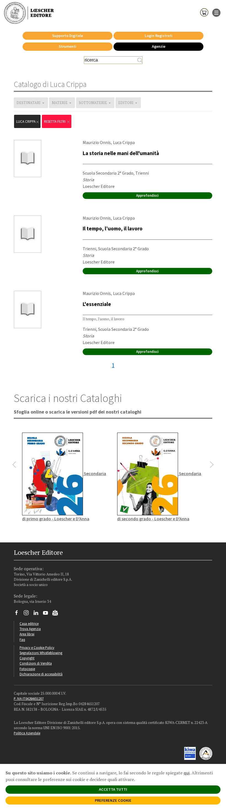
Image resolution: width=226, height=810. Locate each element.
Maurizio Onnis (97, 142)
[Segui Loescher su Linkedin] (38, 614)
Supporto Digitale (67, 35)
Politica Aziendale (27, 733)
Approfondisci (147, 195)
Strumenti (67, 46)
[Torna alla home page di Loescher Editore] (29, 13)
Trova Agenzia (30, 629)
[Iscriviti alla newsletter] (57, 613)
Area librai (27, 634)
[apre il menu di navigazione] (216, 12)
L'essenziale (97, 304)
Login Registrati (159, 35)
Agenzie (158, 46)
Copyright (27, 658)
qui (187, 773)
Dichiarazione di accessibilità (41, 674)
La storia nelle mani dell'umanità (121, 153)
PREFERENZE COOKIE (113, 800)
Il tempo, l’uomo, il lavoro (112, 228)
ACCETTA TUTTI (113, 789)
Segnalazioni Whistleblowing (41, 653)
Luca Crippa (26, 121)
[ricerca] (139, 60)
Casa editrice (29, 623)
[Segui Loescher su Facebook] (18, 614)
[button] (14, 464)
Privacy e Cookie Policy (37, 647)
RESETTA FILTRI (55, 121)
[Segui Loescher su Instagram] (28, 614)
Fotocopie (27, 669)
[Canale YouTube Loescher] (47, 614)
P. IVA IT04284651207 (29, 698)
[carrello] (204, 12)
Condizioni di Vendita (36, 663)
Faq (22, 639)
